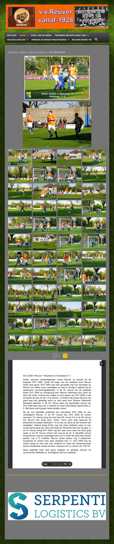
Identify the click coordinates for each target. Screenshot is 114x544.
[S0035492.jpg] (94, 157)
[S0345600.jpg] (44, 292)
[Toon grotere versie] (57, 78)
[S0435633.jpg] (94, 326)
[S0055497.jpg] (69, 174)
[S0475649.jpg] (69, 343)
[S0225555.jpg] (20, 242)
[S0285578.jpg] (44, 258)
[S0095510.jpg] (69, 191)
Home (22, 52)
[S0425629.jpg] (69, 326)
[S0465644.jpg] (44, 343)
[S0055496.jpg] (44, 174)
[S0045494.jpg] (20, 174)
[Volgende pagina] (65, 355)
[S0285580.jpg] (69, 258)
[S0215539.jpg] (44, 225)
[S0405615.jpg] (94, 309)
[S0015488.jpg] (44, 157)
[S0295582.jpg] (94, 258)
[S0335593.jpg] (94, 275)
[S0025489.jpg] (69, 157)
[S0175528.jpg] (20, 208)
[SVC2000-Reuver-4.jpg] (20, 157)
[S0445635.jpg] (20, 343)
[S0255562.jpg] (69, 242)
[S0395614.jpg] (69, 309)
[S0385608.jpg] (20, 309)
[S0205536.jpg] (20, 225)
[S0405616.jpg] (20, 326)
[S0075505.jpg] (94, 174)
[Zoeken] (96, 39)
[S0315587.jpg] (44, 275)
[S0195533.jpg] (94, 208)
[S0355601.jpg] (69, 292)
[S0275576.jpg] (94, 242)
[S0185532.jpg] (69, 208)
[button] (104, 103)
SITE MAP (12, 52)
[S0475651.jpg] (94, 343)
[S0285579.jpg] (20, 258)
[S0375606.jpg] (94, 292)
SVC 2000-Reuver (57, 52)
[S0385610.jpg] (44, 309)
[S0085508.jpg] (44, 191)
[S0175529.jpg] (44, 208)
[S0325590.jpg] (69, 275)
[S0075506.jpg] (20, 191)
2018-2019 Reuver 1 (37, 52)
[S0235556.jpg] (44, 242)
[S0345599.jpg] (20, 292)
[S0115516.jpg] (94, 191)
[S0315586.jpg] (20, 275)
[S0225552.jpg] (94, 225)
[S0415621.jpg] (44, 326)
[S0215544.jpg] (69, 225)
